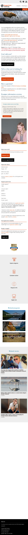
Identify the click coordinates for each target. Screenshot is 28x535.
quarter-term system (19, 203)
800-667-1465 (8, 36)
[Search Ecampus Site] (20, 1)
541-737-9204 (16, 36)
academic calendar (9, 176)
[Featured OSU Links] (23, 1)
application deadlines (14, 224)
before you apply (4, 232)
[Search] (20, 1)
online (6, 216)
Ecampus (24, 6)
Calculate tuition (14, 275)
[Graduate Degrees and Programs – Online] (14, 259)
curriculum (14, 216)
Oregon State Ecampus (5, 528)
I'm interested (7, 116)
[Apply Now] (14, 296)
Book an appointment (7, 64)
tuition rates (12, 210)
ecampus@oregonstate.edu (11, 34)
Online (18, 6)
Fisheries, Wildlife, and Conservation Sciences (14, 19)
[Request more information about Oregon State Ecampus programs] (14, 284)
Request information (7, 79)
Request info (5, 155)
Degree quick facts (16, 9)
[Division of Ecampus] (26, 1)
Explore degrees (14, 263)
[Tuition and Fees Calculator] (14, 271)
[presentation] (23, 1)
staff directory (11, 90)
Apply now (25, 9)
